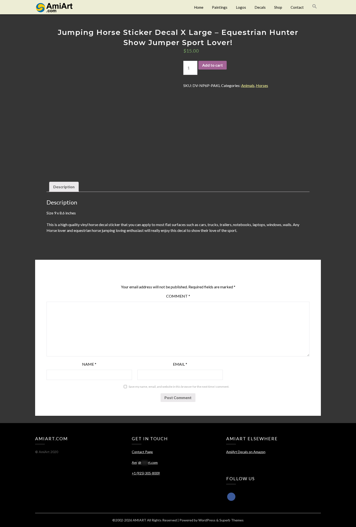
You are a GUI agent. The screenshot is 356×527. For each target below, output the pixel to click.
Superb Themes (231, 520)
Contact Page (142, 452)
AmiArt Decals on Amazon (245, 452)
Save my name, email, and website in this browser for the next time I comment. (179, 386)
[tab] (64, 187)
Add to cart (212, 65)
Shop (278, 7)
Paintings (219, 7)
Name (89, 364)
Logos (241, 7)
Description (64, 186)
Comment (178, 296)
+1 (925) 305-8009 (146, 473)
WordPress (207, 520)
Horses (262, 85)
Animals (248, 85)
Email (180, 364)
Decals (260, 7)
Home (198, 7)
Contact (297, 7)
